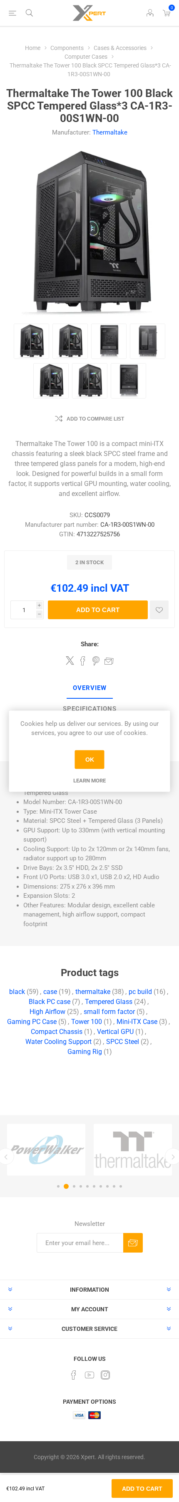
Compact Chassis (56, 1032)
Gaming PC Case (32, 1022)
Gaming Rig (84, 1052)
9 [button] (114, 1186)
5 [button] (87, 1186)
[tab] (89, 688)
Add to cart (97, 609)
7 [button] (100, 1186)
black (17, 992)
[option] (46, 1150)
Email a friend (109, 660)
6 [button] (94, 1186)
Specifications (90, 708)
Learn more (89, 780)
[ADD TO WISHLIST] (159, 609)
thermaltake (92, 992)
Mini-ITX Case (137, 1022)
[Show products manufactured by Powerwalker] (46, 1150)
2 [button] (66, 1186)
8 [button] (107, 1186)
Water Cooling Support (58, 1042)
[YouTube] (89, 1375)
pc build (140, 992)
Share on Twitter (70, 660)
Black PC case (49, 1002)
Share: (90, 644)
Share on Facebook (82, 660)
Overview (90, 688)
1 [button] (58, 1186)
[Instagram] (105, 1375)
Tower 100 (86, 1022)
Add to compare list (95, 419)
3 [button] (74, 1186)
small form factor (109, 1012)
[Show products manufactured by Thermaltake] (133, 1150)
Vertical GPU (115, 1032)
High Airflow (47, 1012)
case (50, 992)
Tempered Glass (108, 1002)
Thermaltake (109, 132)
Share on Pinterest (96, 660)
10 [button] (120, 1186)
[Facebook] (73, 1375)
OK (89, 759)
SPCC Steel (122, 1042)
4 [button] (81, 1186)
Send (133, 1243)
